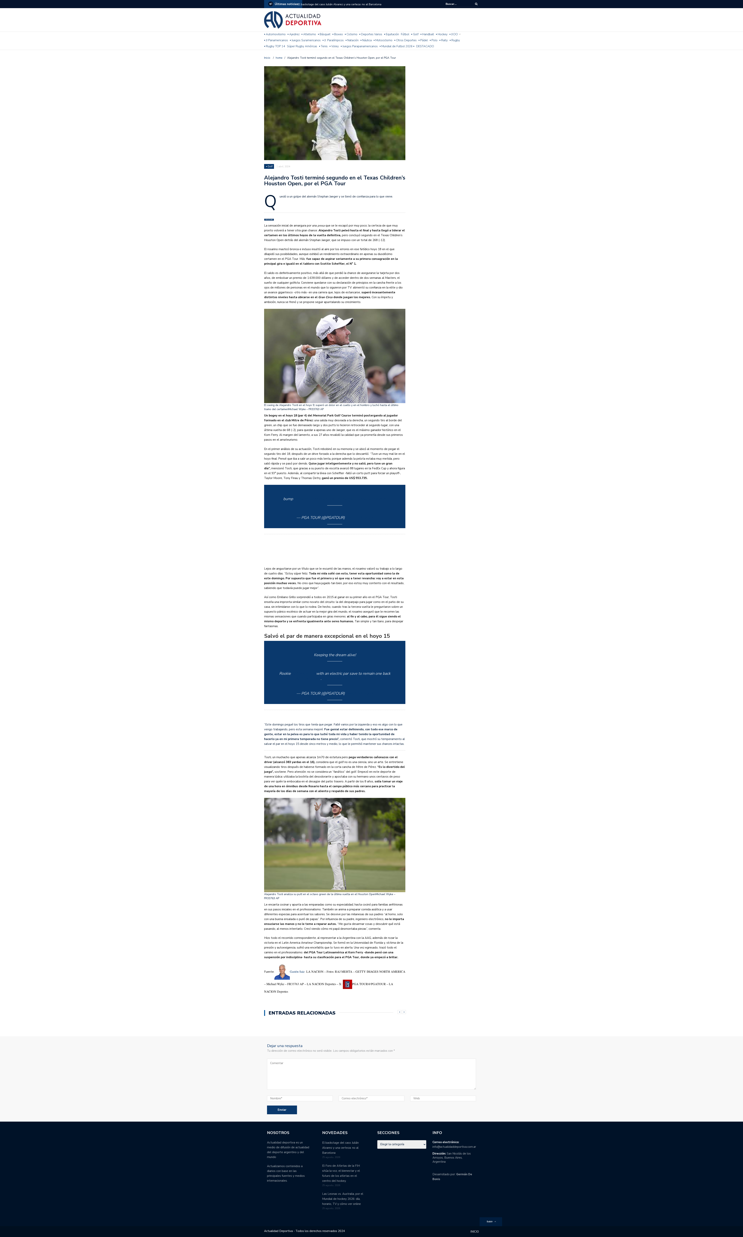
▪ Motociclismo (383, 40)
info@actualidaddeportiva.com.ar (454, 1147)
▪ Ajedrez (294, 34)
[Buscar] (476, 4)
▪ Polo (433, 40)
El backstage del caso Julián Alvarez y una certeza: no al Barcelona (339, 4)
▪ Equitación (391, 34)
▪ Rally (443, 40)
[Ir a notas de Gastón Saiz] (282, 972)
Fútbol (405, 34)
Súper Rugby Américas (302, 46)
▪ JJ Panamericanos (276, 40)
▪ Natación (352, 40)
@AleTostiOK (303, 673)
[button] (334, 360)
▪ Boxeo (337, 34)
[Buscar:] (457, 4)
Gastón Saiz (298, 971)
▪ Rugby (455, 40)
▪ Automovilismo (275, 34)
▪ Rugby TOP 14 (274, 46)
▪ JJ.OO (453, 34)
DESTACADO (425, 46)
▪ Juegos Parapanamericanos (359, 46)
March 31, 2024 (359, 517)
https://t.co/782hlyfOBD (315, 498)
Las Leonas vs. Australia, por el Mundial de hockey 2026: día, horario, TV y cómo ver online (342, 1199)
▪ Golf (415, 34)
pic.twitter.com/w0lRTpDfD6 (361, 498)
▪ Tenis (323, 46)
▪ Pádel (423, 40)
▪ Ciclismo (351, 34)
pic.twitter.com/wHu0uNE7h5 (348, 678)
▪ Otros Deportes (405, 40)
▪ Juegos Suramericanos (305, 40)
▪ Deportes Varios (370, 34)
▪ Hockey (442, 34)
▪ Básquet (324, 34)
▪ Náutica (366, 40)
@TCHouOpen (308, 678)
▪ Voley (334, 46)
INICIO (474, 1232)
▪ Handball (427, 34)
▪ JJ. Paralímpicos (333, 40)
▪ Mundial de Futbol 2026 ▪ (397, 46)
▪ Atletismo (308, 34)
